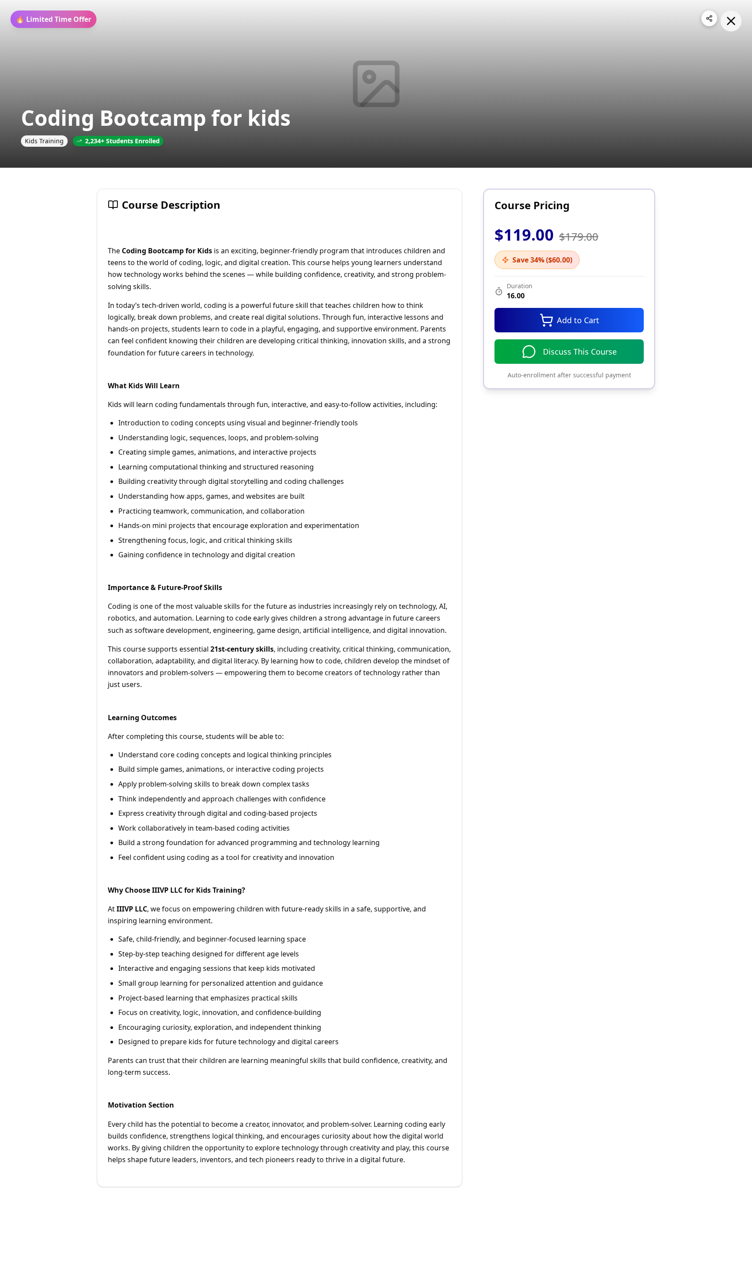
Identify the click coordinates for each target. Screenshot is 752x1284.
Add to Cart (578, 320)
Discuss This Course (580, 351)
